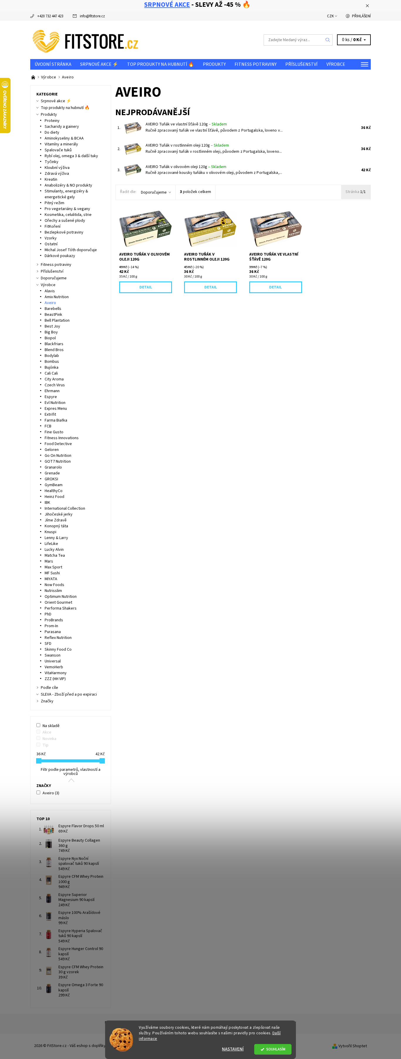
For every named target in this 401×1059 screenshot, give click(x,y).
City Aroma (54, 379)
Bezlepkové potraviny (64, 232)
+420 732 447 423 (50, 16)
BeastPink (53, 315)
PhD (48, 614)
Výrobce (335, 64)
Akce (47, 732)
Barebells (53, 309)
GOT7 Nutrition (58, 461)
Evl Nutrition (55, 403)
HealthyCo (54, 491)
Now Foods (54, 585)
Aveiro (50, 303)
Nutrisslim (53, 591)
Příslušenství (301, 64)
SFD (48, 644)
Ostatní (51, 244)
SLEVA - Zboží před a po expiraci (69, 694)
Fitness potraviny (256, 64)
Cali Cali (51, 373)
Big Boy (51, 332)
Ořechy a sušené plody (65, 221)
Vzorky (51, 238)
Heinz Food (54, 497)
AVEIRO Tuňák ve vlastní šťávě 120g (186, 124)
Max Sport (53, 567)
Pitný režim (54, 203)
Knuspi (50, 532)
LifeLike (51, 544)
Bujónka (51, 367)
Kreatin (51, 179)
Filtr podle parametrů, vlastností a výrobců (70, 772)
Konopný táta (56, 526)
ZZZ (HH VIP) (55, 679)
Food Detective (58, 444)
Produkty (214, 64)
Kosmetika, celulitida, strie (68, 215)
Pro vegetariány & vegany (67, 209)
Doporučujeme (154, 192)
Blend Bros (54, 350)
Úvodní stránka (53, 64)
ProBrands (54, 620)
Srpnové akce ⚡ (99, 64)
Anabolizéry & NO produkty (68, 185)
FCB (48, 426)
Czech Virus (55, 385)
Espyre (51, 397)
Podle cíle (49, 688)
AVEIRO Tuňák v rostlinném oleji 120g (187, 145)
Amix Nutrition (57, 297)
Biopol (50, 338)
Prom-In (51, 626)
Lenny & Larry (56, 538)
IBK (47, 503)
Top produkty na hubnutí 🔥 (160, 64)
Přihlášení (361, 16)
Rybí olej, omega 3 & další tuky (71, 156)
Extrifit (50, 414)
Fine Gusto (54, 432)
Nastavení (233, 1049)
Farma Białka (56, 420)
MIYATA (51, 579)
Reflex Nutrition (58, 638)
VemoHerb (54, 667)
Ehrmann (52, 391)
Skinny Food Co (58, 649)
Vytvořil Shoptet (352, 1046)
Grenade (52, 473)
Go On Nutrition (58, 456)
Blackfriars (54, 344)
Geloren (52, 450)
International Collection (65, 508)
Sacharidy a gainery (62, 127)
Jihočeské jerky (59, 514)
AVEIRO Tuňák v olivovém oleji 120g (186, 167)
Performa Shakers (61, 608)
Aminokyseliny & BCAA (64, 138)
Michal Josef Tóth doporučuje (71, 250)
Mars (49, 561)
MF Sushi (52, 573)
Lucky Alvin (54, 550)
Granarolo (53, 467)
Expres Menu (56, 409)
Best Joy (52, 326)
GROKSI (51, 479)
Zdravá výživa (57, 174)
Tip (45, 745)
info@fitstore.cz (92, 16)
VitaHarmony (56, 673)
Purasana (53, 632)
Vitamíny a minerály (61, 144)
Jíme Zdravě (56, 520)
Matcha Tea (55, 555)
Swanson (52, 655)
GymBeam (54, 485)
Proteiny (52, 121)
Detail (145, 287)
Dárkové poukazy (60, 256)
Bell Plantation (57, 320)
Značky (47, 701)
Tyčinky (51, 162)
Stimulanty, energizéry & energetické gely (66, 194)
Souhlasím (275, 1049)
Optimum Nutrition (61, 597)
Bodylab (52, 356)
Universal (53, 661)
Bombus (52, 362)
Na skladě (51, 726)
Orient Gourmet (58, 602)
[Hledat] (328, 40)
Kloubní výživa (57, 168)
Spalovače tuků (58, 150)
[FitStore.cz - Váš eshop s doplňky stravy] (85, 39)
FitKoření (52, 226)
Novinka (49, 739)
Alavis (50, 291)
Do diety (52, 132)
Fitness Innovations (62, 438)
